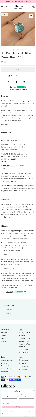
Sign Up (18, 407)
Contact (3, 335)
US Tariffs (22, 335)
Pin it (27, 82)
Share (11, 82)
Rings (9, 313)
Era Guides (4, 363)
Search (3, 341)
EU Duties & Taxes (24, 338)
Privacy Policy (23, 349)
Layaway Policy (24, 341)
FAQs (2, 338)
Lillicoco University (7, 360)
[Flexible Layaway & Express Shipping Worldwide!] (18, 2)
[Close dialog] (34, 390)
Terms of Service (24, 352)
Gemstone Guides (6, 366)
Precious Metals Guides (8, 369)
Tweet (19, 82)
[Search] (29, 7)
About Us (4, 332)
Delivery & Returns (25, 332)
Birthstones (4, 371)
